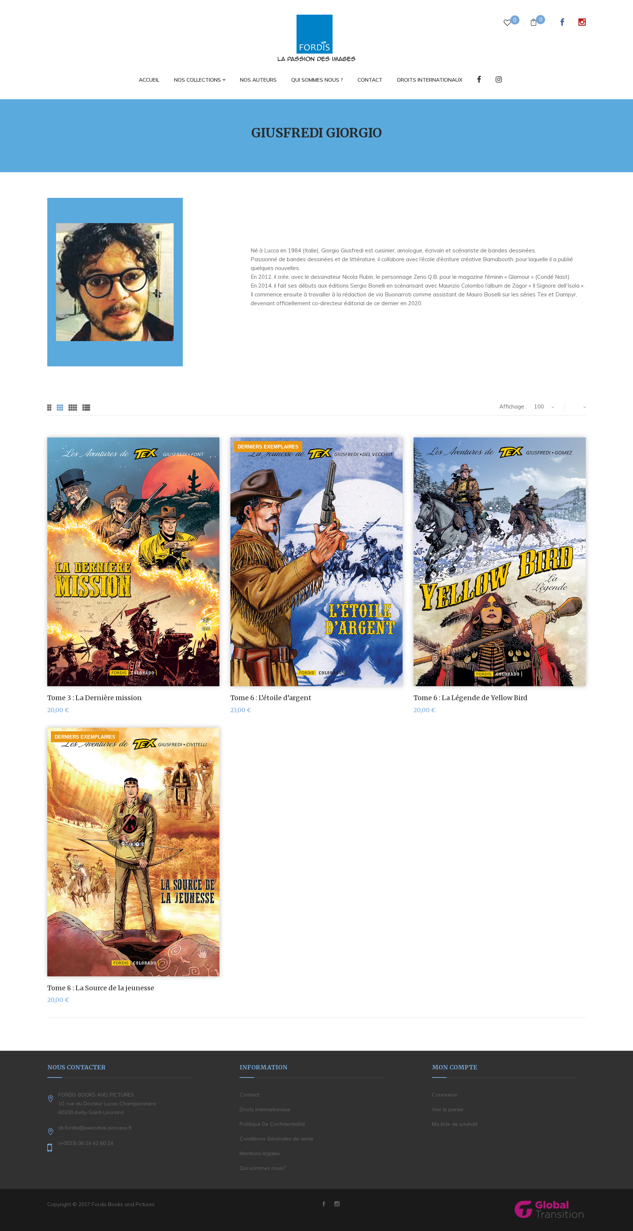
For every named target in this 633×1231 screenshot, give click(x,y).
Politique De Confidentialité (272, 1124)
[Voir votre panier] (533, 23)
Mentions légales (260, 1153)
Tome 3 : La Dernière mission (94, 698)
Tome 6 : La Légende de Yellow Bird (471, 698)
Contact (249, 1094)
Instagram (582, 22)
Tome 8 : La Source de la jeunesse (100, 988)
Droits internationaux (265, 1109)
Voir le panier (448, 1109)
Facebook (562, 22)
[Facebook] (479, 80)
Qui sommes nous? (262, 1168)
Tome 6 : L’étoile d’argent (270, 698)
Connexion (445, 1094)
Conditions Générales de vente (277, 1138)
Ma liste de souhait (454, 1124)
